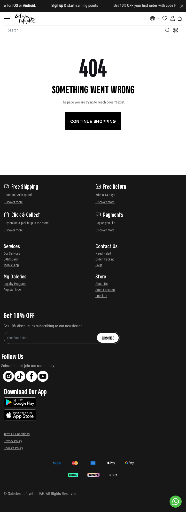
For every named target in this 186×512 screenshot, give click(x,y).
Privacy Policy (13, 441)
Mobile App (11, 265)
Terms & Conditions (17, 434)
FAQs (98, 265)
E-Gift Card (11, 259)
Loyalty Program (15, 284)
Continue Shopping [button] (93, 121)
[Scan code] (175, 30)
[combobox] (93, 30)
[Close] (182, 6)
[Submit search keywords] (167, 30)
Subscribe (108, 337)
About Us (101, 284)
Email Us (101, 296)
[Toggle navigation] (7, 18)
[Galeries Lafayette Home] (25, 18)
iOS (12, 5)
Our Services (12, 253)
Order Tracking (105, 259)
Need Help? (103, 253)
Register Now (12, 289)
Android (25, 5)
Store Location (105, 290)
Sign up (53, 5)
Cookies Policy (13, 448)
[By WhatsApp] (176, 502)
